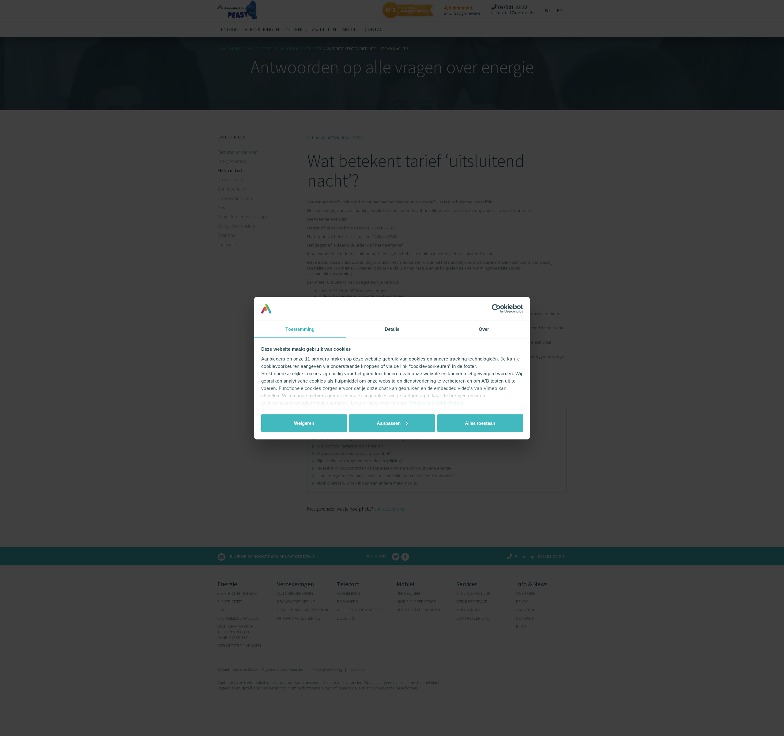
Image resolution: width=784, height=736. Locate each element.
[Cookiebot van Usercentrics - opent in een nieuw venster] (496, 308)
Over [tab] (484, 328)
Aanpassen (389, 422)
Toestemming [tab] (300, 328)
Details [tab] (392, 328)
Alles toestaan (480, 422)
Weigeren (304, 422)
